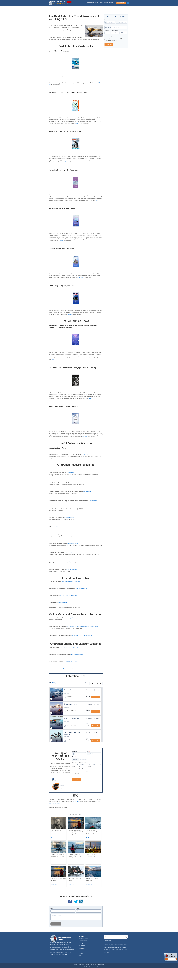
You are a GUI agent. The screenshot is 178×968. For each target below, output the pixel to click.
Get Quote (77, 779)
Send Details (95, 697)
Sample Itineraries (83, 940)
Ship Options (82, 943)
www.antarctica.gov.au (70, 552)
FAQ (80, 955)
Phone (74, 756)
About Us (81, 964)
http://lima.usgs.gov (74, 618)
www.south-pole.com (63, 602)
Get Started (90, 2)
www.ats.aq (71, 472)
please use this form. (54, 803)
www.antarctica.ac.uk (67, 535)
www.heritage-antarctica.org (70, 647)
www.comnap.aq (87, 491)
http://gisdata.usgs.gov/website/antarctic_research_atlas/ (82, 626)
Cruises (97, 2)
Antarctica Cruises (83, 938)
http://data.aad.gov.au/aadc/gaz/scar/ (82, 635)
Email (88, 751)
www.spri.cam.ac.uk (71, 561)
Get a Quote (82, 945)
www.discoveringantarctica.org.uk (71, 581)
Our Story (112, 2)
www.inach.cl (56, 526)
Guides (106, 2)
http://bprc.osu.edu (69, 517)
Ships (101, 2)
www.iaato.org (87, 454)
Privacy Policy (100, 966)
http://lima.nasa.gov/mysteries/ (68, 595)
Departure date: (82, 762)
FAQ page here (76, 801)
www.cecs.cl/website (71, 569)
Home (75, 964)
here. (96, 200)
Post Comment (56, 924)
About (80, 951)
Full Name (74, 751)
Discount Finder (121, 2)
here (53, 359)
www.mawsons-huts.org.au (71, 661)
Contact (81, 953)
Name (51, 908)
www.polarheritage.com (77, 654)
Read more (54, 838)
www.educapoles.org (81, 588)
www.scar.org (77, 483)
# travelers (74, 762)
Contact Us (101, 964)
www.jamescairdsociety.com (68, 668)
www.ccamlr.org (93, 500)
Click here (77, 123)
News (87, 964)
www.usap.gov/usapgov (73, 543)
